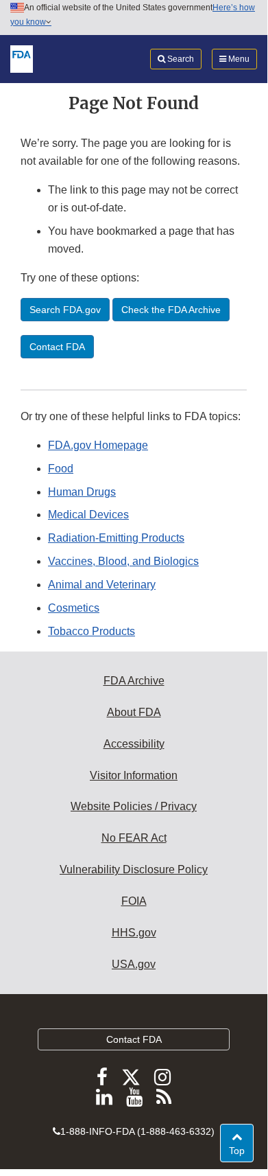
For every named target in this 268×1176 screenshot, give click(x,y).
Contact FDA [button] (57, 346)
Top (241, 1150)
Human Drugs (82, 492)
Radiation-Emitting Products (116, 538)
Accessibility (134, 744)
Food (60, 468)
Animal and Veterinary (102, 584)
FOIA (134, 901)
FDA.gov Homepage (98, 445)
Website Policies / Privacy (134, 806)
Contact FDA (134, 1039)
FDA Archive (134, 681)
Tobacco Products (91, 631)
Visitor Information (134, 775)
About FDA (134, 712)
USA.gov (134, 964)
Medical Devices (88, 514)
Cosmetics (73, 608)
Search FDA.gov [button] (65, 309)
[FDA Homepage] (21, 58)
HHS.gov (134, 932)
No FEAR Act (134, 838)
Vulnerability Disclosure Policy (134, 869)
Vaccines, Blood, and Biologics (123, 561)
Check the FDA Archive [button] (171, 309)
